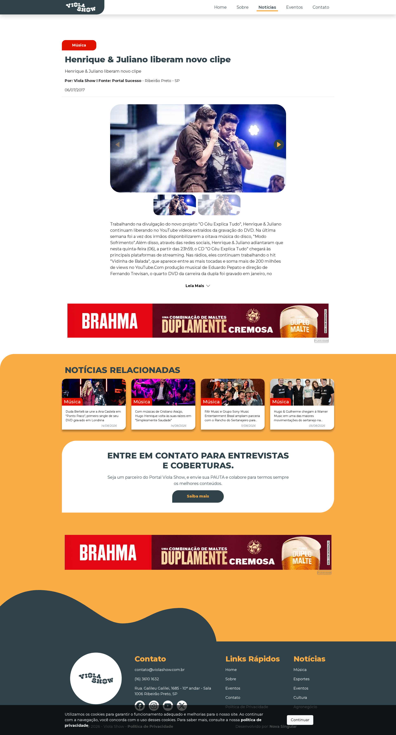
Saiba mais (198, 496)
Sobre (243, 7)
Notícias (267, 7)
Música (300, 669)
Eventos (294, 7)
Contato (321, 7)
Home (220, 7)
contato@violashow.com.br (160, 669)
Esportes (301, 679)
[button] (279, 144)
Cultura (300, 697)
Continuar (300, 720)
